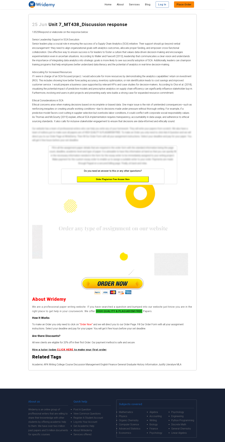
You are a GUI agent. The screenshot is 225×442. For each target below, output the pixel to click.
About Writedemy (82, 430)
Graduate (131, 364)
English (104, 364)
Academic (37, 364)
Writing (52, 364)
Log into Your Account (85, 421)
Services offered (82, 434)
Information (151, 364)
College (61, 364)
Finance (113, 364)
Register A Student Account (88, 417)
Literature (171, 364)
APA (46, 364)
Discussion (79, 364)
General (122, 364)
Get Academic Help (83, 426)
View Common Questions (87, 413)
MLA (179, 364)
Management (93, 364)
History (140, 364)
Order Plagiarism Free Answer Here (112, 179)
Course (69, 364)
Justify (161, 364)
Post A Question (82, 409)
